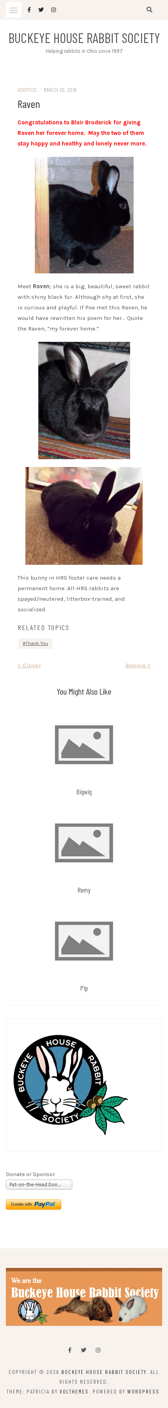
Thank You (37, 643)
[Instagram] (98, 1350)
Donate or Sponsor (30, 1174)
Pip (84, 988)
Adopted (27, 89)
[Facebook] (69, 1350)
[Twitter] (83, 1350)
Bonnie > (137, 665)
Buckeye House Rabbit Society (84, 37)
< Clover (29, 665)
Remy (84, 890)
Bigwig (84, 792)
